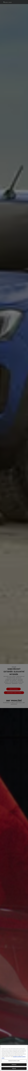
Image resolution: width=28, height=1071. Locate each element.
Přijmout (14, 1068)
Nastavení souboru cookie (14, 1060)
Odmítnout (14, 1064)
